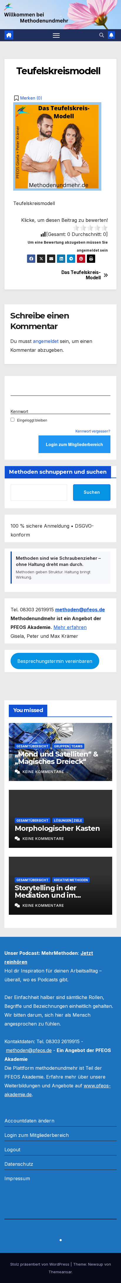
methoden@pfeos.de (29, 1050)
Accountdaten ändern (29, 1121)
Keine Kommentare (43, 772)
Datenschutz (18, 1164)
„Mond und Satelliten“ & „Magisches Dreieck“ (56, 758)
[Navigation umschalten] (56, 35)
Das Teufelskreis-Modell (81, 275)
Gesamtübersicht (32, 746)
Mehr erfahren (70, 627)
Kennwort (19, 411)
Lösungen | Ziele (68, 820)
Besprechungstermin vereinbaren (54, 661)
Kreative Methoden (71, 880)
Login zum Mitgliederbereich (36, 1135)
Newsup (95, 1264)
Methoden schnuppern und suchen (58, 472)
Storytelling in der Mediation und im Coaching (45, 895)
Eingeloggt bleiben (32, 419)
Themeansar (60, 1271)
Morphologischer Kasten (57, 828)
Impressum (17, 1178)
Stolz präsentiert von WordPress (40, 1264)
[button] (101, 35)
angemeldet (45, 341)
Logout (12, 1149)
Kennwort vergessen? (92, 430)
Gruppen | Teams (68, 746)
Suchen (92, 492)
